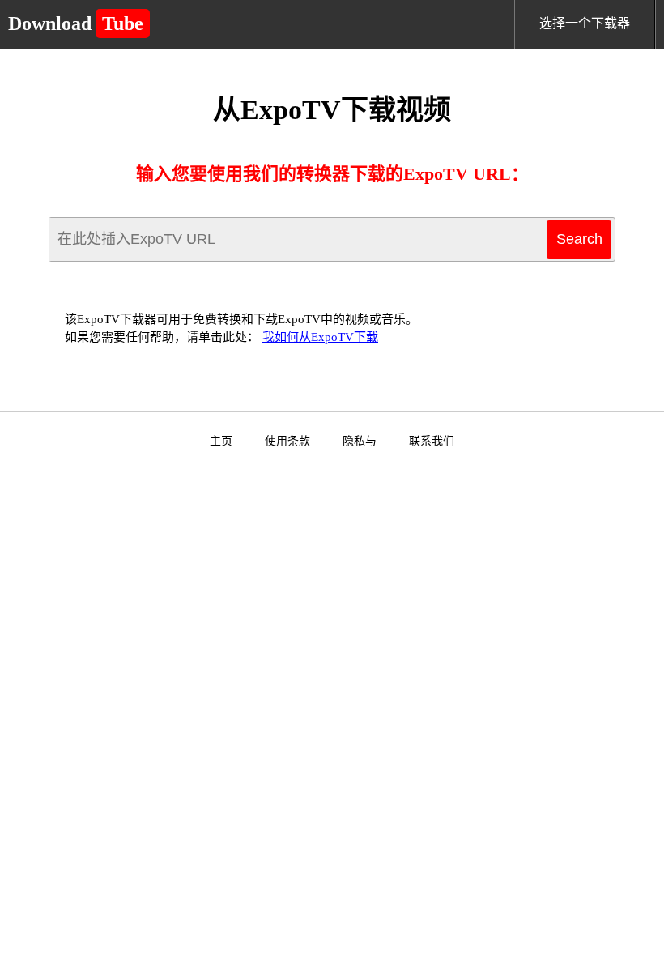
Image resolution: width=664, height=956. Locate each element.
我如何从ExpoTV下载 (320, 337)
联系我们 (431, 441)
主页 (221, 441)
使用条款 (287, 441)
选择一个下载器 (584, 23)
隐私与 (360, 441)
